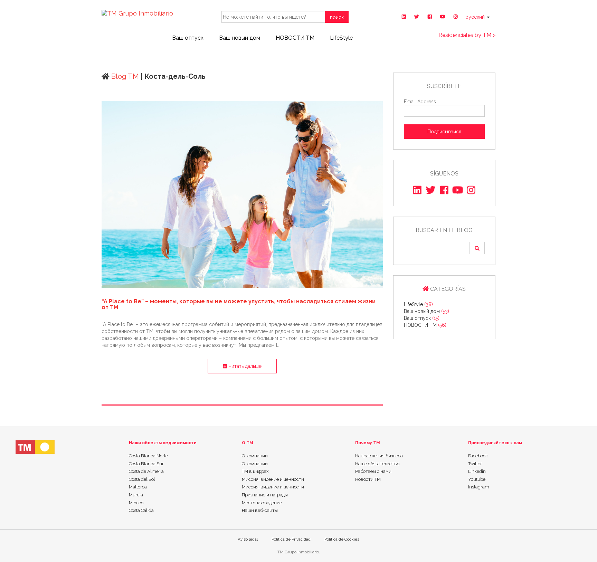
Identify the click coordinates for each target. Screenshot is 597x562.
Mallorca (138, 486)
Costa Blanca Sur (146, 463)
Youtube (476, 479)
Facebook (478, 455)
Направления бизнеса (379, 455)
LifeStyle (341, 38)
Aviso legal (248, 539)
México (136, 502)
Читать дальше (244, 366)
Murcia (136, 494)
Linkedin (477, 471)
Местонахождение (262, 502)
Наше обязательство (377, 463)
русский (475, 17)
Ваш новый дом (239, 38)
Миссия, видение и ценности (273, 479)
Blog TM (124, 76)
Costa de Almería (146, 471)
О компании (255, 455)
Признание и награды (265, 494)
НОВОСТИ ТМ (295, 38)
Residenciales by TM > (466, 35)
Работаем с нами (373, 471)
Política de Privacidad (291, 539)
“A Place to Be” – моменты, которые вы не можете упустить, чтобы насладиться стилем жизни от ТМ (239, 304)
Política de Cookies (341, 539)
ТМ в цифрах (255, 471)
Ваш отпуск (187, 38)
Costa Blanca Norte (148, 455)
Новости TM (368, 479)
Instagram (478, 486)
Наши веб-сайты (260, 510)
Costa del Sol (142, 479)
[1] (477, 248)
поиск (337, 17)
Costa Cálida (141, 510)
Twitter (475, 463)
